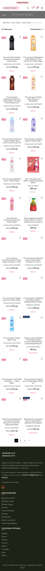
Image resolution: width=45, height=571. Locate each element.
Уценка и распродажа (9, 523)
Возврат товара (7, 504)
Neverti (4, 536)
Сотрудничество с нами (10, 482)
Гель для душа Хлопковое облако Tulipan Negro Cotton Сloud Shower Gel (11, 141)
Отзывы (4, 507)
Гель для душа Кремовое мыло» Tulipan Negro (12, 180)
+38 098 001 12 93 (8, 453)
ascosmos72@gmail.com (30, 475)
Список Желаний (8, 510)
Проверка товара (8, 501)
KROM (4, 555)
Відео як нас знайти (8, 520)
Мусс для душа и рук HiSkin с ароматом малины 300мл (33, 181)
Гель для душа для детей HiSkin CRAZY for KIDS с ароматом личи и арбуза (33, 220)
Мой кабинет (6, 517)
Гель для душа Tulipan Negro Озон (11, 339)
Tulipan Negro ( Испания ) (12, 64)
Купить (12, 71)
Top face (5, 543)
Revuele (4, 540)
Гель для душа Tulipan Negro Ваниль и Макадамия (33, 99)
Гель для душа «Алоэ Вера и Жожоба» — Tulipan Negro (12, 381)
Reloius (4, 546)
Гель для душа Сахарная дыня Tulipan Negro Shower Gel (33, 381)
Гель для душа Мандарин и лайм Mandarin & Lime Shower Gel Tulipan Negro (33, 59)
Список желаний (33, 7)
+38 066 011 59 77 (8, 456)
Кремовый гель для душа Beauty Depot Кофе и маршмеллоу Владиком (33, 421)
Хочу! (20, 37)
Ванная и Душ (26, 22)
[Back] (4, 15)
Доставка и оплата (8, 498)
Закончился (33, 352)
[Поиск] (28, 8)
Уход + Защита (16, 22)
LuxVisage (5, 549)
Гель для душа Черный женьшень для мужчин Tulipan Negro (11, 59)
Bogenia (4, 533)
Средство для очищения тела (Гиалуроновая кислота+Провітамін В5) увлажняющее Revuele (33, 340)
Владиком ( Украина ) (33, 305)
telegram (5, 477)
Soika (3, 552)
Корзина (4, 514)
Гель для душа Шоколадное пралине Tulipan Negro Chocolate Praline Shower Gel (12, 100)
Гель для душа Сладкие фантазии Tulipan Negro (12, 299)
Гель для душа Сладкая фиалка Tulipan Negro (33, 140)
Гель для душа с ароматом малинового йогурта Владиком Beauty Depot (33, 300)
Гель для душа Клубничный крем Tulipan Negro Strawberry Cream (11, 260)
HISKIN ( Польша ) (33, 186)
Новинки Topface (22, 2)
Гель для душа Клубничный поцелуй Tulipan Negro (12, 220)
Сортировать (35, 29)
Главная (7, 22)
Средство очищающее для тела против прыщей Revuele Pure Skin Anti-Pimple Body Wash (12, 422)
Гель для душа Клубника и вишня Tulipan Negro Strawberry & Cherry (33, 260)
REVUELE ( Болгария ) (33, 347)
